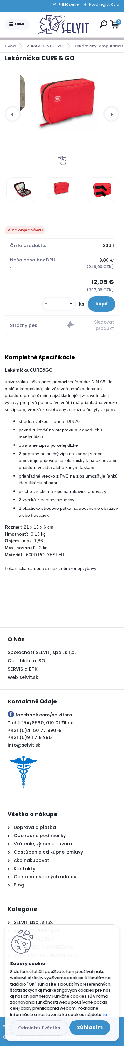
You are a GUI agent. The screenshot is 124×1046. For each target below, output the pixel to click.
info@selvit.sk (24, 745)
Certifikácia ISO (26, 661)
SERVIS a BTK (23, 669)
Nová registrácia (104, 4)
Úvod (10, 46)
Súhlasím (90, 1027)
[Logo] (63, 24)
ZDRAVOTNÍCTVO (45, 46)
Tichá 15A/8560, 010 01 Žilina (41, 723)
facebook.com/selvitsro (43, 715)
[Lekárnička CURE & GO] (67, 101)
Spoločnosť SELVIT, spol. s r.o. (42, 652)
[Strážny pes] (90, 325)
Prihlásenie (69, 4)
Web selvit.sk (23, 677)
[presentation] (13, 114)
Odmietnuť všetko (39, 1028)
